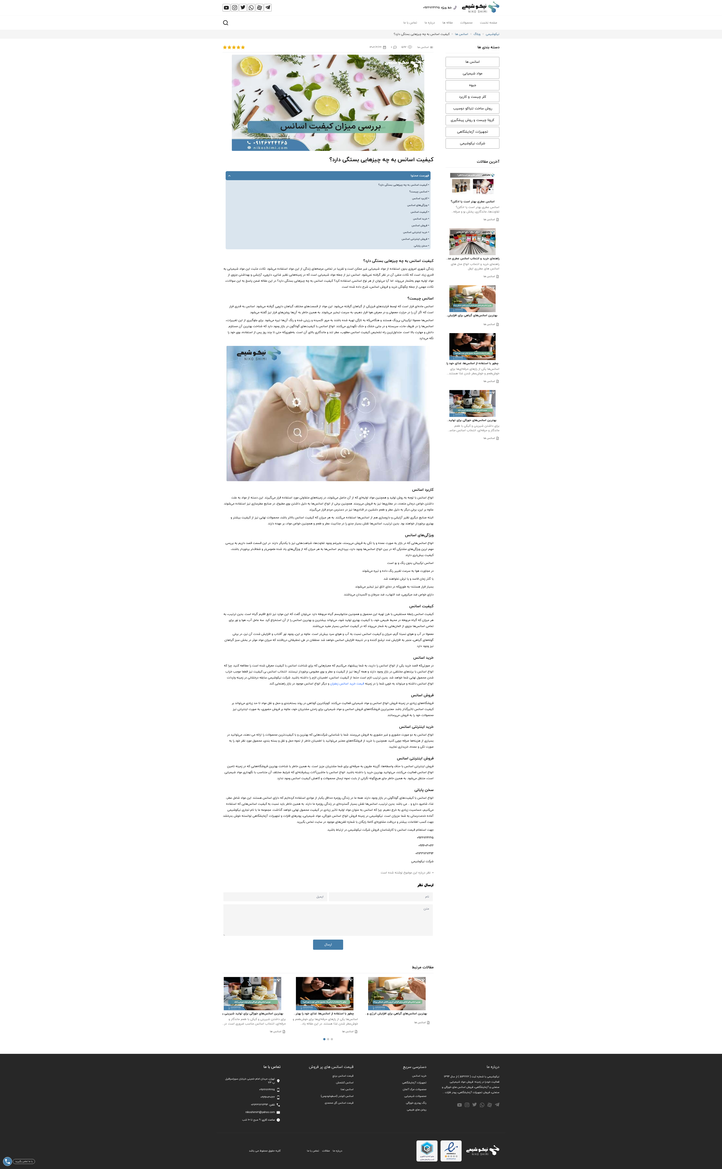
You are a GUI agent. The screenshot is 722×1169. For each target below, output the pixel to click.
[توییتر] (243, 7)
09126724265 (431, 8)
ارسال (328, 944)
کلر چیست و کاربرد (472, 97)
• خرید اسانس (421, 219)
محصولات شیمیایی (415, 1096)
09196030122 (268, 1097)
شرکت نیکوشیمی (472, 143)
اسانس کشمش (344, 1082)
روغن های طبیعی (416, 1110)
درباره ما (430, 23)
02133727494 (259, 1105)
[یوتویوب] (226, 7)
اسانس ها (461, 34)
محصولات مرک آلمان (414, 1089)
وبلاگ (477, 34)
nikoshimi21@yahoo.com (260, 1112)
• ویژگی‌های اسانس (418, 205)
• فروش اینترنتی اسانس (415, 239)
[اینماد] (451, 1150)
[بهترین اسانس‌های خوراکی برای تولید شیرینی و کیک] (256, 993)
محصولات (466, 23)
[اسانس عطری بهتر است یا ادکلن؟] (472, 184)
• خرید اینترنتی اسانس (416, 232)
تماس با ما (410, 23)
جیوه (472, 85)
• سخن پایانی (421, 246)
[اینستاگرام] (234, 7)
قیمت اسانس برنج (342, 1076)
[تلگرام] (268, 7)
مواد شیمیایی (472, 73)
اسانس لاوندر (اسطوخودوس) (337, 1096)
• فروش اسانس (420, 225)
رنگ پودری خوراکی (416, 1103)
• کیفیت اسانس (420, 212)
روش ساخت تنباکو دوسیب (472, 108)
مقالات (326, 1151)
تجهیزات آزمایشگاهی (472, 131)
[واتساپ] (251, 7)
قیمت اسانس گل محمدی (339, 1103)
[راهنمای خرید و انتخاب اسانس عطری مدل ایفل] (472, 241)
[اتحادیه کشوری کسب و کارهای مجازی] (427, 1150)
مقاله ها (447, 23)
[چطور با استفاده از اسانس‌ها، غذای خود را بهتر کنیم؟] (328, 993)
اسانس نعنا (347, 1089)
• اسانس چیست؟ (419, 192)
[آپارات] (259, 7)
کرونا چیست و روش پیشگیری (472, 120)
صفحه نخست (488, 23)
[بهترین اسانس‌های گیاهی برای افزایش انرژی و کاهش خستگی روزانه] (400, 993)
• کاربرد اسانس (420, 198)
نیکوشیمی (492, 34)
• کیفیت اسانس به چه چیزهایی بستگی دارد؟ (403, 185)
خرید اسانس (419, 1076)
